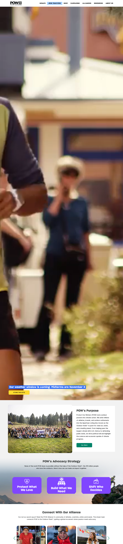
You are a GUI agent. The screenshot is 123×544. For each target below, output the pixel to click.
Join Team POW (54, 3)
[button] (108, 538)
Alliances (87, 3)
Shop (66, 3)
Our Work (84, 445)
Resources (98, 3)
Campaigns (75, 3)
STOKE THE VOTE (19, 392)
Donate (43, 3)
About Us (109, 3)
